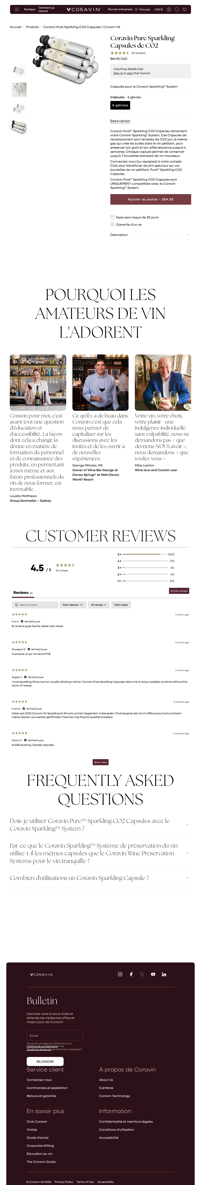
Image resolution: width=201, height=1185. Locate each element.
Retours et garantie (41, 1096)
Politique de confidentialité (42, 1046)
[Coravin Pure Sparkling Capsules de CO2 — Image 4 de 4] (19, 127)
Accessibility (106, 1182)
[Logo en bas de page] (41, 974)
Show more (100, 762)
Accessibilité (108, 1137)
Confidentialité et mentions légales (126, 1121)
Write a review (179, 590)
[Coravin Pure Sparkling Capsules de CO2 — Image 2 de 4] (19, 90)
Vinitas (32, 1129)
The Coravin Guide (41, 1162)
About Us (106, 1080)
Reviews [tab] (23, 592)
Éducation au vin (39, 1153)
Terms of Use (85, 1182)
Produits (32, 27)
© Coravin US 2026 (38, 1182)
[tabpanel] (100, 685)
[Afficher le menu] (17, 9)
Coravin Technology (114, 1096)
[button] (177, 9)
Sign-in (118, 73)
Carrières (106, 1088)
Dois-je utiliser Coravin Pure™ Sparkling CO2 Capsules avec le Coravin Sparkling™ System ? (90, 824)
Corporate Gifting (40, 1145)
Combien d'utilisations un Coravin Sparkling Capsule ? (79, 878)
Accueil (15, 27)
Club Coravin (37, 1121)
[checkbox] (121, 604)
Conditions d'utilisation (116, 1129)
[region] (100, 430)
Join (130, 73)
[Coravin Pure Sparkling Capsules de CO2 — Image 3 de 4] (19, 108)
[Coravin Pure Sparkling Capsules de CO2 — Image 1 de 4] (19, 71)
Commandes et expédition (47, 1088)
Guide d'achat (37, 1137)
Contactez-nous (39, 1080)
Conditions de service (39, 1049)
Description (119, 235)
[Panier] (184, 9)
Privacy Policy (64, 1182)
